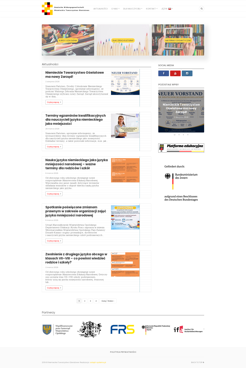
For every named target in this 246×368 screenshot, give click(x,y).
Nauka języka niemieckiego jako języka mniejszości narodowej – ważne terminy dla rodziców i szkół (76, 164)
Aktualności (100, 8)
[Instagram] (187, 73)
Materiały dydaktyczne (178, 40)
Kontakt (151, 8)
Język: (164, 8)
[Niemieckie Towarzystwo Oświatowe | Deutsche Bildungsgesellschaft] (66, 8)
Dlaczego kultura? (123, 40)
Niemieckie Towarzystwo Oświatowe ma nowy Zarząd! (74, 74)
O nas (114, 8)
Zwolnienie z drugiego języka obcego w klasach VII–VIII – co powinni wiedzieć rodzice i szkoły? (76, 258)
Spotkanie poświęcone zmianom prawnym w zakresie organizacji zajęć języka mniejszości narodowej (75, 211)
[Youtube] (175, 73)
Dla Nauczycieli (132, 8)
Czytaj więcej (53, 102)
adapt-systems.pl (98, 362)
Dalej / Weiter (107, 301)
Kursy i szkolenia (68, 40)
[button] (174, 134)
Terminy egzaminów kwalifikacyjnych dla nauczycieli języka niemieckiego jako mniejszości (75, 119)
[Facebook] (163, 73)
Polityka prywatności (123, 352)
